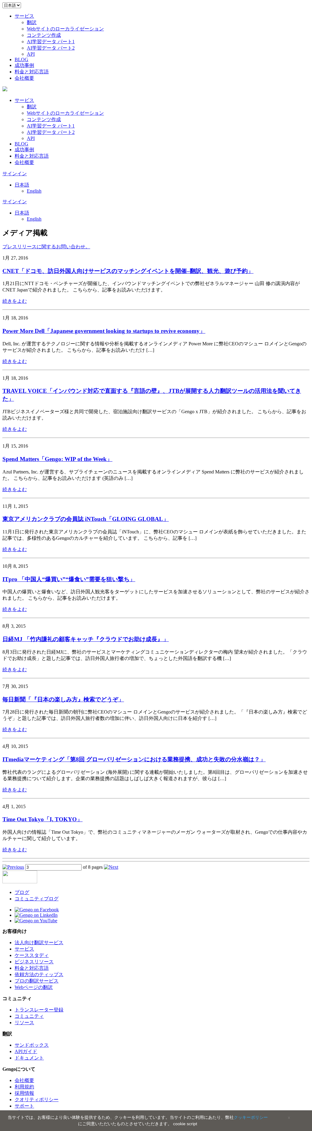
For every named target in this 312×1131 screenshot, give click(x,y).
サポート (24, 1105)
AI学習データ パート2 (51, 48)
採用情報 (24, 1093)
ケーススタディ (32, 955)
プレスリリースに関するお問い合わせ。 (46, 246)
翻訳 (32, 22)
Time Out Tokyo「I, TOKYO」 (42, 819)
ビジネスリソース (34, 961)
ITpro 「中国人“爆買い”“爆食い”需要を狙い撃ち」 (68, 579)
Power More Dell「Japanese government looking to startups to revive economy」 (103, 331)
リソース (24, 1022)
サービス (24, 16)
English (34, 191)
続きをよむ (14, 301)
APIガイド (26, 1051)
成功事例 (24, 65)
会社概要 (24, 78)
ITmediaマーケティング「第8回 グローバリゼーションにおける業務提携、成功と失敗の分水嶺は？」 (134, 759)
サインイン (14, 173)
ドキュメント (29, 1057)
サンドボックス (32, 1045)
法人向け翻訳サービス (39, 942)
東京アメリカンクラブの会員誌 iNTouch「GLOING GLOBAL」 (85, 519)
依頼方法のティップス (39, 974)
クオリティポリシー (36, 1099)
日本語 (22, 184)
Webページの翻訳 (34, 987)
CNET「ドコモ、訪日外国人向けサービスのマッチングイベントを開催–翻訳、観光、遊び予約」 (128, 271)
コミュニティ (29, 1016)
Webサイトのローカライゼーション (65, 28)
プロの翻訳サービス (36, 980)
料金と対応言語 (32, 71)
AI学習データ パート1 (51, 41)
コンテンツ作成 (44, 35)
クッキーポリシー (251, 1117)
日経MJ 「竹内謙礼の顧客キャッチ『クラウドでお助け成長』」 (85, 639)
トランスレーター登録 (39, 1009)
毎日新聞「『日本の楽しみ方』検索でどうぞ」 (63, 699)
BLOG (21, 59)
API (31, 54)
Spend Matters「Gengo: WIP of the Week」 (57, 459)
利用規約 (24, 1086)
